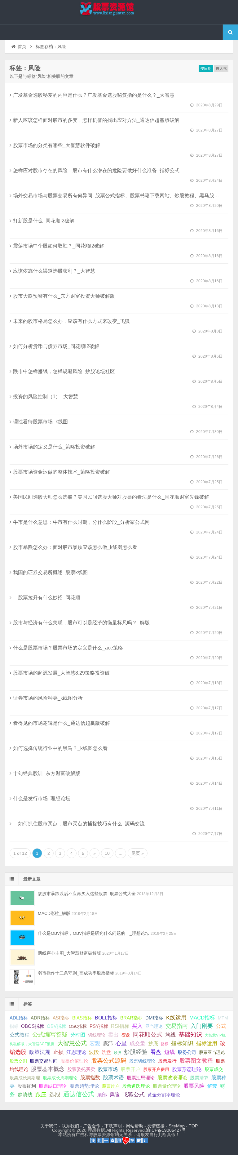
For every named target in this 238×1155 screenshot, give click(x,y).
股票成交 (214, 1069)
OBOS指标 (32, 1026)
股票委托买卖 (81, 1069)
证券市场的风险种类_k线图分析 (48, 698)
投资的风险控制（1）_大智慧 (45, 396)
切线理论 (96, 1034)
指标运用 (206, 1043)
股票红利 (26, 1086)
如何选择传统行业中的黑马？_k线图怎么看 (60, 748)
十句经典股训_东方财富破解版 (46, 773)
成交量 (137, 1043)
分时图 (77, 1034)
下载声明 (113, 1125)
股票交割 (18, 1061)
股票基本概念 (47, 1069)
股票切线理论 (142, 1061)
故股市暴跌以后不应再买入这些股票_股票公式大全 (87, 893)
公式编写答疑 (50, 1034)
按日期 (205, 68)
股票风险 (194, 1086)
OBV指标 (56, 1026)
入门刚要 (202, 1026)
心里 (121, 1043)
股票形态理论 (187, 1069)
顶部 (102, 1094)
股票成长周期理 (25, 1077)
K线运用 (176, 1018)
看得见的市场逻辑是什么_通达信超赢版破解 (61, 723)
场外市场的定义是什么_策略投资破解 (54, 446)
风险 (115, 1094)
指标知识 (182, 1043)
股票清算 (199, 1077)
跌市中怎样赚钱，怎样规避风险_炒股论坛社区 (64, 371)
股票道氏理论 (136, 1086)
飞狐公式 (133, 1094)
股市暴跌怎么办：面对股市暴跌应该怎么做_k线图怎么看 (75, 547)
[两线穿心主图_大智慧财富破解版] (22, 957)
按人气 (221, 68)
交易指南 (176, 1026)
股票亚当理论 (212, 1052)
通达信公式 (78, 1094)
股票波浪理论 (172, 1077)
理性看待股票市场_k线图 (40, 421)
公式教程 (19, 1034)
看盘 (155, 1052)
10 (107, 853)
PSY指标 (99, 1026)
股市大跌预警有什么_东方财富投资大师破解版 (64, 296)
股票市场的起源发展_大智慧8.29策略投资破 (61, 673)
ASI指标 (61, 1017)
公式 (221, 1026)
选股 (54, 1094)
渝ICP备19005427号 (166, 1130)
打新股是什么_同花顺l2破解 (43, 220)
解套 (212, 1086)
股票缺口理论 (53, 1086)
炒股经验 (136, 1052)
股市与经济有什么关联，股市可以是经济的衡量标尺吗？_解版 (81, 622)
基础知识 (190, 1034)
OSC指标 (78, 1026)
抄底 (153, 1043)
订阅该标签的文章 (23, 73)
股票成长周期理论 (60, 1077)
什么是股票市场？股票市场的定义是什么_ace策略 (68, 647)
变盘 (125, 1034)
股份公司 (187, 1052)
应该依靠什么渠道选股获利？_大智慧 (54, 271)
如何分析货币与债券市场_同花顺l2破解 (56, 346)
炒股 (117, 1052)
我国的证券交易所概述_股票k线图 (50, 572)
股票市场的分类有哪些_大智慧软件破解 (56, 145)
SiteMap (177, 1125)
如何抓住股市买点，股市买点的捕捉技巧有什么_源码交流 (79, 823)
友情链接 (156, 1125)
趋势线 (25, 1094)
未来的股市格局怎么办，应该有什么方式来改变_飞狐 (71, 321)
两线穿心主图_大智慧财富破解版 (69, 953)
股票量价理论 (167, 1086)
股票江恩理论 (141, 1077)
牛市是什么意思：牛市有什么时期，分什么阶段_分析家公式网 (81, 522)
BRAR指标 (131, 1017)
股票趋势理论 (84, 1086)
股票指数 (90, 1077)
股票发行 (167, 1061)
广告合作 (91, 1125)
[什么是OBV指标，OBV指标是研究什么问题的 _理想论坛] (22, 937)
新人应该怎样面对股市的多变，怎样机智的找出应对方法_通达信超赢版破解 (96, 120)
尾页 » (137, 853)
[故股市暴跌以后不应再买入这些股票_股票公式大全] (22, 898)
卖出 (113, 1035)
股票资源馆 (119, 12)
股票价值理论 (74, 1061)
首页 (22, 46)
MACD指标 (202, 1018)
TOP (193, 1125)
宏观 (95, 1043)
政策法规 (39, 1052)
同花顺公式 (147, 1034)
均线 (170, 1035)
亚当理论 (154, 1026)
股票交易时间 (44, 1061)
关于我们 (49, 1125)
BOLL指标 (106, 1017)
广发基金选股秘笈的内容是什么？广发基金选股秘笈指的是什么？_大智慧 (93, 95)
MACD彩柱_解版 (54, 913)
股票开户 (130, 1069)
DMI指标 (154, 1017)
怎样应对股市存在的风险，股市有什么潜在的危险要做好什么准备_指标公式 (96, 170)
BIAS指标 (82, 1017)
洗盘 (106, 1052)
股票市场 (108, 1069)
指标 (164, 1044)
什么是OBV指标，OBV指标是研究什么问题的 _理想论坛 (93, 933)
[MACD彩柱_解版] (22, 917)
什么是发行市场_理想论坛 (41, 798)
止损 (58, 1052)
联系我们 (70, 1125)
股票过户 (110, 1086)
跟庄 (40, 1094)
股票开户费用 (156, 1069)
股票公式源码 (108, 1060)
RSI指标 (120, 1026)
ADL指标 (19, 1017)
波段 (94, 1052)
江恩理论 (76, 1052)
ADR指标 (40, 1017)
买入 (137, 1026)
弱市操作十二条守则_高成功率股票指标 (76, 972)
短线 (169, 1052)
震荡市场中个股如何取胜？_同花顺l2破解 (58, 245)
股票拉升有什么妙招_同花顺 (46, 597)
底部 (108, 1043)
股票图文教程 (196, 1061)
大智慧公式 (72, 1043)
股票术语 (113, 1077)
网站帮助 (134, 1125)
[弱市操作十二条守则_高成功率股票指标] (22, 977)
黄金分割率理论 (164, 1094)
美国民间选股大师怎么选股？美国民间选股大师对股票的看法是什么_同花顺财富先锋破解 (111, 497)
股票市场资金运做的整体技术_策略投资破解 (61, 472)
